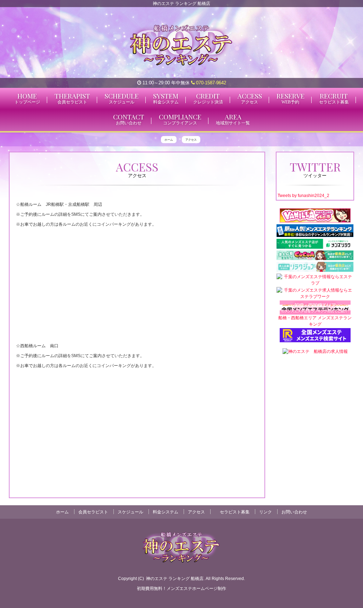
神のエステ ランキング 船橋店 (174, 578)
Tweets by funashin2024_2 (303, 195)
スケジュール (130, 512)
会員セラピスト (93, 512)
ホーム (62, 512)
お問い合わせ (294, 512)
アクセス (196, 512)
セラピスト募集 (235, 512)
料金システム (165, 512)
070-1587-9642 (210, 82)
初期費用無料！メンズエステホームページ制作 (181, 588)
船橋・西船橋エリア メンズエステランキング (315, 321)
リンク (265, 512)
